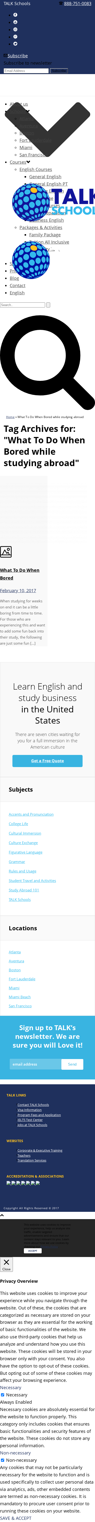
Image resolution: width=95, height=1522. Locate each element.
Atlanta (26, 118)
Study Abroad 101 (24, 890)
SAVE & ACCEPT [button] (15, 1518)
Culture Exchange (23, 842)
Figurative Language (25, 852)
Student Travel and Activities (32, 880)
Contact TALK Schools (33, 1105)
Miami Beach (20, 996)
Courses (18, 162)
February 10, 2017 (18, 590)
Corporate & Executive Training (40, 1150)
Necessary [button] (10, 1387)
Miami (25, 147)
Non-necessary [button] (15, 1453)
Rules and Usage (22, 871)
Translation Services (32, 1160)
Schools (18, 111)
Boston (26, 133)
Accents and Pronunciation (31, 814)
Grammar (17, 861)
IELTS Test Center (30, 1120)
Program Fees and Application (39, 1115)
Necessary (16, 1395)
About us (19, 104)
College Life (18, 823)
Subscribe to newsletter (28, 63)
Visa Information (30, 1110)
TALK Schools (20, 899)
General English (45, 177)
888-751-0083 (77, 3)
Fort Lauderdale (35, 140)
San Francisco (33, 155)
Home (10, 417)
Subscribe (18, 56)
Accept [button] (32, 1250)
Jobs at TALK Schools (32, 1125)
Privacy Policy (49, 1246)
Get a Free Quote (47, 760)
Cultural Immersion (25, 833)
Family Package (45, 235)
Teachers (24, 1155)
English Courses (35, 169)
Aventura (28, 126)
